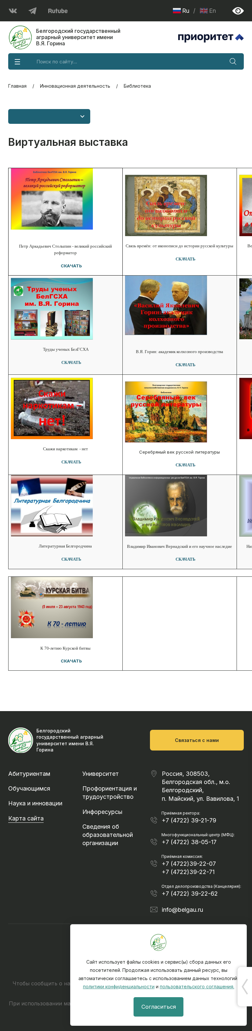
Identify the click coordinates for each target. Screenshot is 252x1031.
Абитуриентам (29, 773)
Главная (17, 86)
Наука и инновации (35, 803)
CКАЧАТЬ (186, 559)
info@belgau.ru (182, 909)
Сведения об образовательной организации (107, 834)
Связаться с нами (197, 740)
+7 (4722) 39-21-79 (189, 820)
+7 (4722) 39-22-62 (190, 893)
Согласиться (158, 1006)
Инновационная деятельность (75, 86)
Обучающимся (29, 788)
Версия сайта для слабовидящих (238, 10)
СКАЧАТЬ (71, 265)
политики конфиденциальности (119, 986)
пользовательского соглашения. (197, 986)
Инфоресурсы (102, 811)
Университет (100, 773)
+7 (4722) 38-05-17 (189, 842)
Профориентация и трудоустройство (109, 792)
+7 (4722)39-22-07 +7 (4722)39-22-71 (189, 867)
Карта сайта (26, 818)
